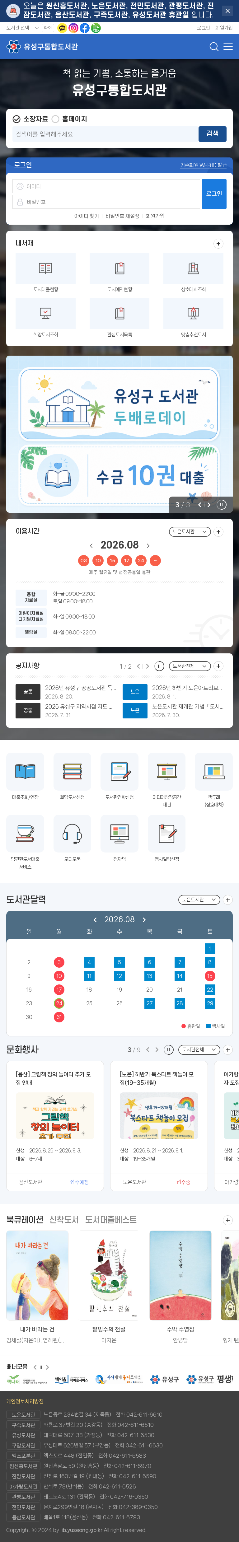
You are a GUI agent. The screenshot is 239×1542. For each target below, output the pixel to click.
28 (179, 1003)
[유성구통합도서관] (42, 46)
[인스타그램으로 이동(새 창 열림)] (74, 27)
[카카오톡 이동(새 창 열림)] (62, 27)
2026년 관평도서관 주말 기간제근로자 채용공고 (84, 688)
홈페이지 (74, 119)
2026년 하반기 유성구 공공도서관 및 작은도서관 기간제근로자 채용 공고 (191, 688)
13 (149, 976)
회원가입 (155, 215)
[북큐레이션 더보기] (228, 1220)
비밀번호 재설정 (122, 215)
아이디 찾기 (86, 215)
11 (89, 976)
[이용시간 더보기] (218, 532)
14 (180, 976)
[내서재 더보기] (218, 244)
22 (210, 989)
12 (119, 976)
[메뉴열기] (226, 46)
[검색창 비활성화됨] (214, 46)
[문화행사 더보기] (228, 1050)
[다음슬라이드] (208, 504)
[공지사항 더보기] (218, 666)
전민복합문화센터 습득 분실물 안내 (191, 706)
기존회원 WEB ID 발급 (203, 165)
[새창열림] (26, 1379)
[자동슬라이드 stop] (222, 505)
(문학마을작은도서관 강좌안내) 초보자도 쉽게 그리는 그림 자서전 (84, 706)
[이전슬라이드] (199, 504)
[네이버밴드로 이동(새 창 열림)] (96, 27)
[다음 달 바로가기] (148, 545)
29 (210, 1003)
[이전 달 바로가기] (91, 545)
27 (150, 1003)
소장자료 (35, 119)
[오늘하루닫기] (227, 11)
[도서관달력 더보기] (228, 900)
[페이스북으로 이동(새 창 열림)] (85, 27)
